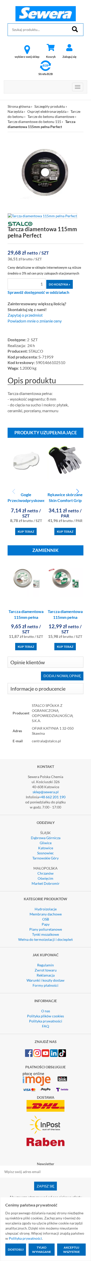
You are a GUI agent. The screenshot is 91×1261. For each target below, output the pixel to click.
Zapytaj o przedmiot (25, 315)
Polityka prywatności (45, 1021)
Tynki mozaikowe (45, 934)
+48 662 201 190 (52, 797)
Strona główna (19, 106)
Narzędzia (15, 111)
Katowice (45, 848)
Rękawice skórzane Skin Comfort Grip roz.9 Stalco (65, 500)
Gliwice (46, 843)
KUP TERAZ (26, 531)
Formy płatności (45, 985)
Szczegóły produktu (49, 106)
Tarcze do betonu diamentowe (51, 116)
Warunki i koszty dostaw (45, 980)
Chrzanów (45, 873)
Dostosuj (16, 1249)
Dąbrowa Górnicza (45, 838)
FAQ (45, 1026)
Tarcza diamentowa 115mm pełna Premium (65, 617)
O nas (45, 1011)
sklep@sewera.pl (46, 792)
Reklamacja (46, 975)
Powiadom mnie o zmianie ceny (35, 321)
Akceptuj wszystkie (71, 1250)
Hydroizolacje (46, 909)
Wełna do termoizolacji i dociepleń (45, 939)
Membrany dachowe (46, 914)
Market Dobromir (46, 883)
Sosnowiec (45, 853)
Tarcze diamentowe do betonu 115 (34, 121)
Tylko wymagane (41, 1250)
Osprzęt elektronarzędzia (46, 111)
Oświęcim (45, 878)
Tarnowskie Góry (45, 858)
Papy (46, 924)
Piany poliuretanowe (45, 929)
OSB (45, 919)
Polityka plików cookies (45, 1016)
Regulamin (45, 965)
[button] (77, 491)
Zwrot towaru (46, 970)
